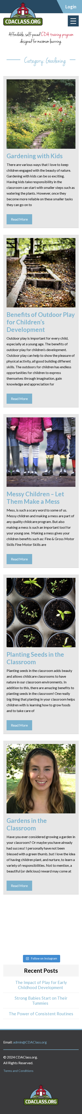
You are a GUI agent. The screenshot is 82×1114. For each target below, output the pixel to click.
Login (70, 6)
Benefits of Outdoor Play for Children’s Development (41, 322)
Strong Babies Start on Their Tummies (41, 1000)
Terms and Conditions (18, 1071)
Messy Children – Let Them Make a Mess (35, 497)
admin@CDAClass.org (30, 1042)
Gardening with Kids (35, 156)
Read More (19, 219)
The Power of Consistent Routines (41, 1013)
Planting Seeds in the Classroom (35, 658)
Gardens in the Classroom (27, 824)
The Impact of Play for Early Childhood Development (41, 985)
